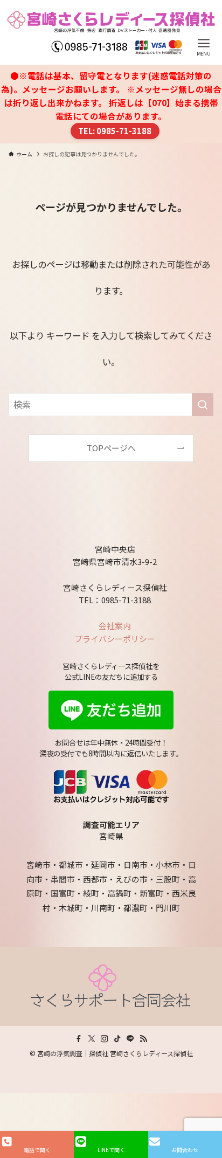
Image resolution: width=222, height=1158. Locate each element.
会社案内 (115, 625)
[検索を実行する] (202, 404)
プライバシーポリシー (114, 638)
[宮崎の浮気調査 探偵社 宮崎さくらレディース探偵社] (111, 32)
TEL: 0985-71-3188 (114, 130)
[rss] (143, 1039)
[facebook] (79, 1039)
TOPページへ (111, 447)
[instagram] (104, 1039)
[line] (130, 1039)
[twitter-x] (91, 1039)
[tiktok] (117, 1039)
